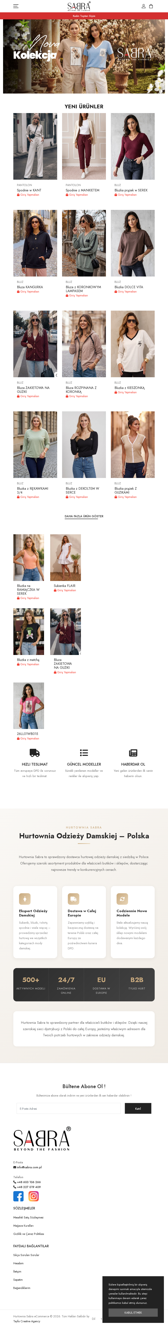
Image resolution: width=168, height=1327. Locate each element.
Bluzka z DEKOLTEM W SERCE (82, 490)
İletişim (17, 1271)
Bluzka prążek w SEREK (131, 190)
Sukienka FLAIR (64, 585)
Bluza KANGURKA (30, 287)
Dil (93, 1319)
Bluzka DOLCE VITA (129, 287)
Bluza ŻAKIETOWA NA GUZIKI (33, 389)
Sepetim (18, 1280)
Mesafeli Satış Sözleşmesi (28, 1217)
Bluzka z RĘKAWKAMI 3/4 (32, 490)
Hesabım (18, 1263)
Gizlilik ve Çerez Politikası (28, 1234)
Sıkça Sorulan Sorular (26, 1255)
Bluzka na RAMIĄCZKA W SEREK (28, 589)
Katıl (138, 1109)
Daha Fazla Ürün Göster (84, 516)
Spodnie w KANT (29, 190)
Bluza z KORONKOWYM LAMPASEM (83, 289)
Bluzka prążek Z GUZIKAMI (126, 490)
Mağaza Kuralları (23, 1226)
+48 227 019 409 (28, 1187)
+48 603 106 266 (28, 1182)
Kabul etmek (133, 1313)
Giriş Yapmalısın (29, 195)
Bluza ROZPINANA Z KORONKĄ (81, 389)
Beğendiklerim (21, 1288)
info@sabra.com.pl (29, 1167)
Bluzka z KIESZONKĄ (130, 387)
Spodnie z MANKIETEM (82, 190)
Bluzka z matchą (28, 659)
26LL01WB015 (27, 733)
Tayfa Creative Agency (26, 1321)
